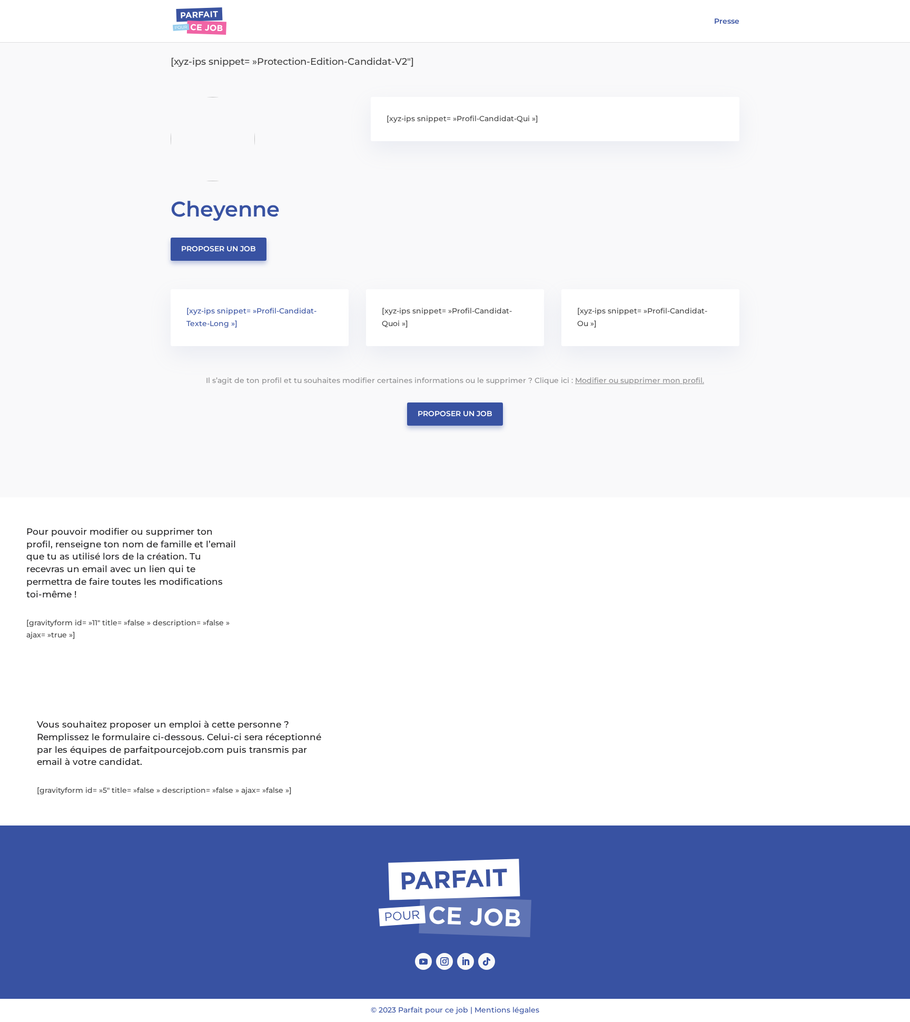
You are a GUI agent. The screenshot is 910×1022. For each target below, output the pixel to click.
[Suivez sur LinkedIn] (465, 961)
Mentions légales (506, 1010)
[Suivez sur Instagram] (444, 961)
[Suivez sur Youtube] (423, 961)
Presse (726, 21)
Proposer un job (218, 248)
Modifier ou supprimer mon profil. (639, 380)
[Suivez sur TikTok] (486, 961)
